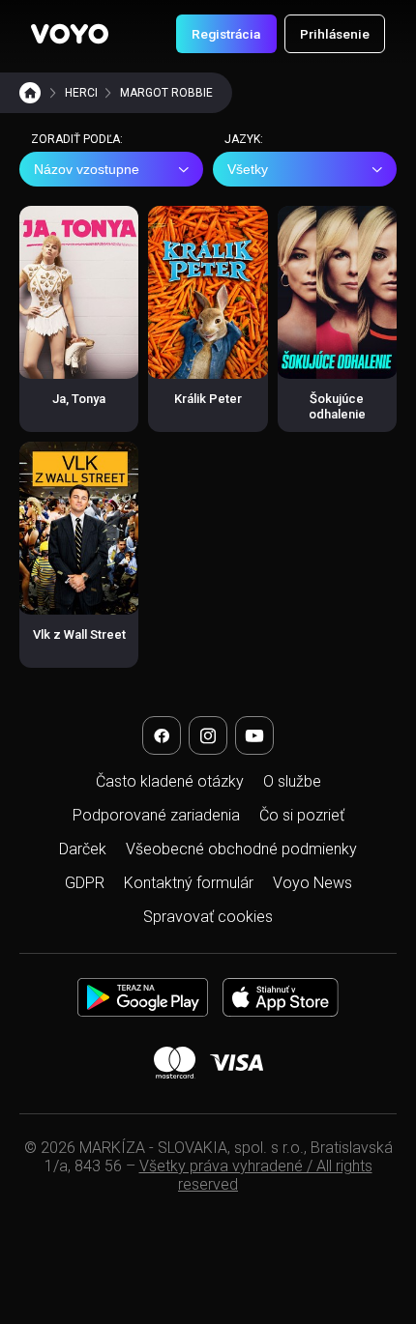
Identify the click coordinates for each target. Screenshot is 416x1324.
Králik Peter (208, 398)
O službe (292, 781)
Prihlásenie (335, 34)
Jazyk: (243, 139)
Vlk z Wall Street (79, 634)
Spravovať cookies (208, 916)
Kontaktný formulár (188, 883)
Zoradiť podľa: (77, 139)
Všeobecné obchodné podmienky (241, 849)
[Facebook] (161, 735)
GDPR (84, 883)
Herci (81, 93)
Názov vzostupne (86, 169)
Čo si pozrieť (301, 815)
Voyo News (312, 883)
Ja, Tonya (78, 398)
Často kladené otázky (170, 781)
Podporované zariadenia (156, 815)
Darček (82, 849)
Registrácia (226, 34)
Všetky (247, 169)
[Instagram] (208, 735)
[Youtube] (254, 735)
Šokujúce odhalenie (337, 406)
